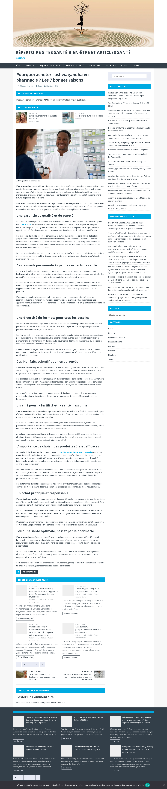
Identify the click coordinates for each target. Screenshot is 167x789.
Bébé (18, 65)
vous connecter (33, 702)
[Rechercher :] (129, 76)
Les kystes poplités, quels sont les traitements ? (128, 290)
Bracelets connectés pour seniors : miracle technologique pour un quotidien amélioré (129, 239)
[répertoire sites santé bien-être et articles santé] (83, 45)
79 (36, 664)
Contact (137, 65)
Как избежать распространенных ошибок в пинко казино (88, 629)
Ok (147, 785)
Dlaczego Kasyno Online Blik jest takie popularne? (129, 149)
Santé (124, 65)
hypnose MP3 (41, 100)
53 (32, 777)
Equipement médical (50, 65)
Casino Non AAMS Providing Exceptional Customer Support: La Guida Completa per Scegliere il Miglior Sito (126, 96)
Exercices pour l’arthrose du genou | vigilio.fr (127, 287)
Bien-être (30, 65)
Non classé (34, 586)
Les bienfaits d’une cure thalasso (89, 116)
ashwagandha (29, 572)
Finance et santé (75, 65)
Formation (94, 65)
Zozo (40, 86)
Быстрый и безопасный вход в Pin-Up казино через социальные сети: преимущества (137, 749)
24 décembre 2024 (27, 86)
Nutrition (111, 65)
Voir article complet (25, 619)
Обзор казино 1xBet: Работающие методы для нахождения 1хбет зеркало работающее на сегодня (129, 113)
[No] (163, 785)
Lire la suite (18, 741)
